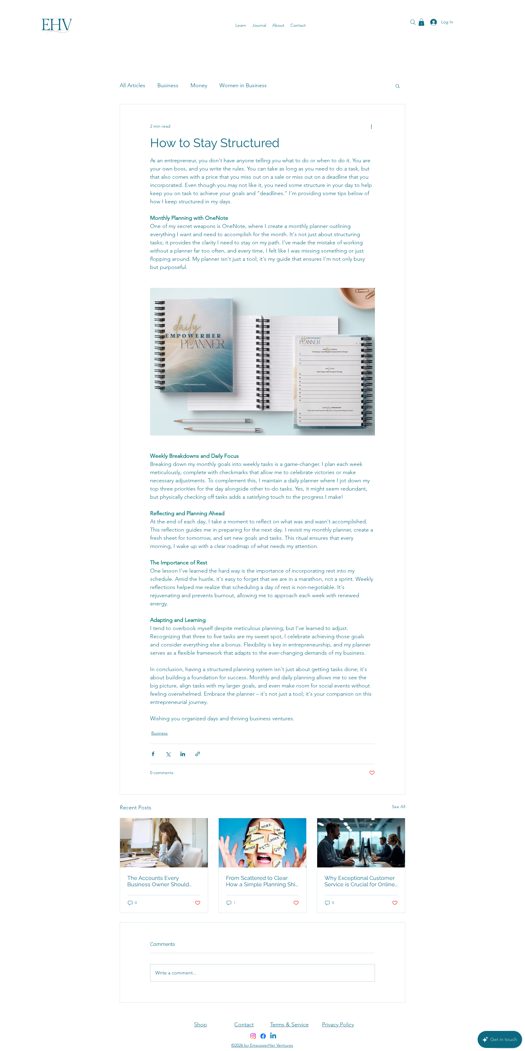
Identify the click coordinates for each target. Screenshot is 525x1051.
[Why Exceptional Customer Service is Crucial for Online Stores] (361, 842)
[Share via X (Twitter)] (168, 754)
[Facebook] (263, 1036)
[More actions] (371, 126)
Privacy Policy (338, 1024)
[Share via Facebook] (153, 754)
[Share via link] (198, 754)
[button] (421, 22)
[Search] (413, 22)
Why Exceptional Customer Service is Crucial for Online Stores (359, 881)
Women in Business (243, 85)
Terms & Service (289, 1024)
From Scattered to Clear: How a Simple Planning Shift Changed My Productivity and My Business (262, 881)
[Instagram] (253, 1036)
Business (167, 85)
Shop (200, 1024)
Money (198, 85)
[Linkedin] (273, 1036)
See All (398, 806)
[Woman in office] (164, 842)
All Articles (132, 85)
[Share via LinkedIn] (183, 754)
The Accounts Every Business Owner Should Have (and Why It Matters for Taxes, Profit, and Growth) (163, 881)
